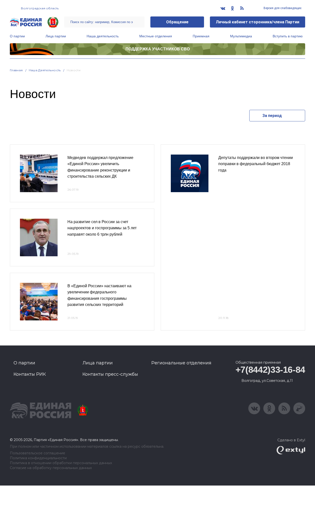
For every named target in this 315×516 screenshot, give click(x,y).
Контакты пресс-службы (110, 374)
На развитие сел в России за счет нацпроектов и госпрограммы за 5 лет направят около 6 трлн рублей (102, 228)
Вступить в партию (288, 36)
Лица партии (56, 36)
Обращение (177, 22)
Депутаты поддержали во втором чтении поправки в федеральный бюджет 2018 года (255, 164)
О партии (17, 36)
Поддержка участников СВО (158, 49)
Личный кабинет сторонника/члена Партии (257, 22)
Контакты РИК (30, 374)
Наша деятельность (103, 36)
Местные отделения (155, 36)
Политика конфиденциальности (38, 458)
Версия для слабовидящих (282, 8)
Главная (16, 70)
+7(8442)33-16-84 (270, 370)
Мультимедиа (241, 36)
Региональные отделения (181, 363)
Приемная (201, 36)
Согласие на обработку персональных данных (51, 468)
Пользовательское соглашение (37, 453)
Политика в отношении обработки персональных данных (61, 463)
